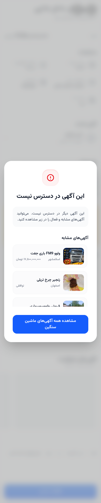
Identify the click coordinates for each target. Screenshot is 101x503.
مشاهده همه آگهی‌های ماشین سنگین (50, 324)
